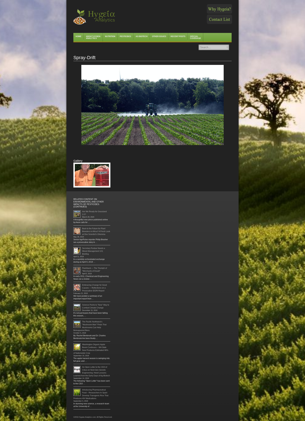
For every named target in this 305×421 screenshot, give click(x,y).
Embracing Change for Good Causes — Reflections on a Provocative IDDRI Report (94, 288)
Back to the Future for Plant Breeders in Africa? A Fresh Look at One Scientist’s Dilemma (96, 231)
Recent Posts (178, 36)
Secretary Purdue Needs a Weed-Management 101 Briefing (93, 251)
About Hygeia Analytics (93, 37)
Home (78, 36)
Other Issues (159, 36)
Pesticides (125, 36)
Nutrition (110, 36)
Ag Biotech (142, 36)
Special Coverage (195, 37)
